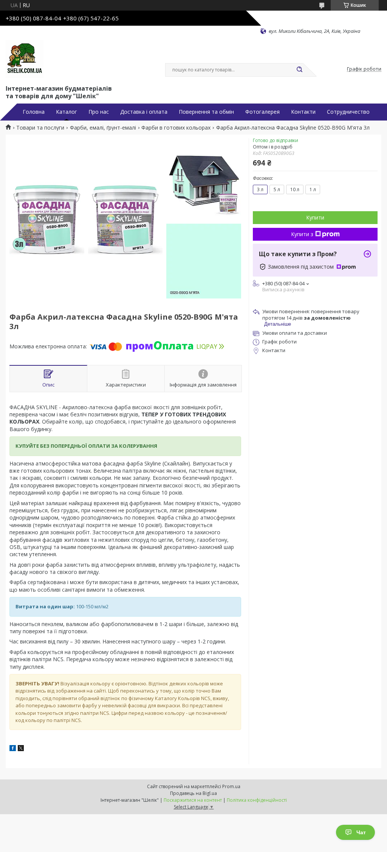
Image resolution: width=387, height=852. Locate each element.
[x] (21, 749)
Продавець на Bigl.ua (193, 793)
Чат (361, 832)
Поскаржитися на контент (193, 800)
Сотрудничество (348, 111)
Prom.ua (231, 786)
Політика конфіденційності (257, 800)
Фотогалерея (262, 111)
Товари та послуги (40, 127)
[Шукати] (299, 70)
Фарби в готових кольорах (176, 127)
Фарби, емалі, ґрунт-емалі (103, 127)
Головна (34, 111)
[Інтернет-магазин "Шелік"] (24, 59)
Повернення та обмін (206, 111)
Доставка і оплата (143, 111)
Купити (315, 217)
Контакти (303, 111)
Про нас (98, 111)
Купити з (302, 234)
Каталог (66, 111)
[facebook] (12, 749)
